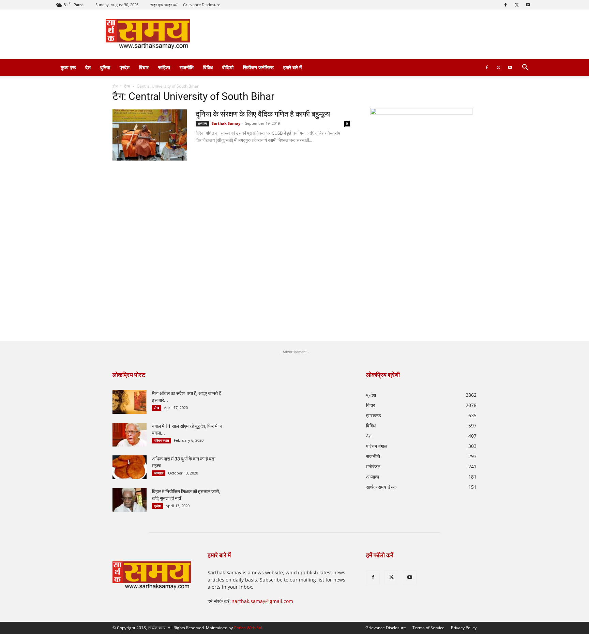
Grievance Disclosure (201, 4)
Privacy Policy (464, 628)
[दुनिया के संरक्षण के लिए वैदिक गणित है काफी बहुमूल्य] (149, 135)
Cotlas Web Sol (248, 628)
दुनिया (105, 67)
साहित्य (164, 67)
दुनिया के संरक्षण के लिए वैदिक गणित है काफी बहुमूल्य (263, 114)
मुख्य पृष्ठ (68, 67)
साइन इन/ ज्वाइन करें (164, 4)
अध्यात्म (202, 123)
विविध (208, 67)
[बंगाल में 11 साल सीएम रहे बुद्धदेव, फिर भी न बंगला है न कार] (129, 435)
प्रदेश (125, 67)
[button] (525, 68)
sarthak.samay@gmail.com (262, 601)
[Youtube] (528, 5)
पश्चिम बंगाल (161, 440)
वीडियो (227, 67)
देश (88, 67)
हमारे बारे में (292, 67)
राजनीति (187, 67)
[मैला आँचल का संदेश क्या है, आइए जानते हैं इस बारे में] (129, 402)
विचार (144, 67)
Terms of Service (428, 628)
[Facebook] (505, 5)
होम (115, 86)
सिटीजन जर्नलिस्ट (258, 67)
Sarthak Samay (226, 123)
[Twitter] (517, 5)
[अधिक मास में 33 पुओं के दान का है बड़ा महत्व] (129, 467)
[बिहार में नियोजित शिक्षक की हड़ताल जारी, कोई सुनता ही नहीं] (129, 500)
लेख (156, 407)
